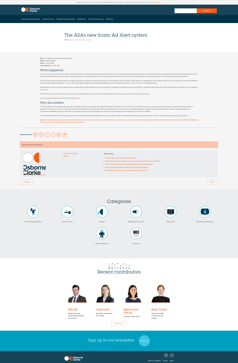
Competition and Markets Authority (104, 120)
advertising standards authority (72, 120)
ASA (84, 120)
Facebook (164, 120)
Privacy (165, 361)
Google (174, 120)
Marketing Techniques (66, 19)
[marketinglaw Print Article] (64, 134)
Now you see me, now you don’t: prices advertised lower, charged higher (129, 164)
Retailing (109, 19)
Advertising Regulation (30, 19)
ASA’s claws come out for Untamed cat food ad (121, 158)
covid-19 (128, 120)
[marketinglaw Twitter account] (35, 134)
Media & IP (81, 19)
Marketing (186, 120)
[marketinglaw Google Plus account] (47, 134)
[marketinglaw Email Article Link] (58, 134)
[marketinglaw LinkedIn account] (41, 134)
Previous (26, 182)
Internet (180, 120)
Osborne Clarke (75, 40)
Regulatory (64, 122)
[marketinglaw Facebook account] (53, 134)
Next (213, 182)
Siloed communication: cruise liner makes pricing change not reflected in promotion (133, 161)
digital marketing (154, 120)
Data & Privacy (48, 19)
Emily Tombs (159, 310)
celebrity (89, 120)
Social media (77, 122)
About (172, 361)
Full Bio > (66, 156)
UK (83, 122)
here (78, 98)
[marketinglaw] (30, 9)
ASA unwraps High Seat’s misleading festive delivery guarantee (127, 167)
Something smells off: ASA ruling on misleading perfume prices (126, 170)
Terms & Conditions (154, 361)
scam (70, 122)
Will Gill (73, 310)
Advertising (58, 120)
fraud (169, 120)
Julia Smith (102, 310)
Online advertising (54, 122)
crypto (134, 120)
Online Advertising (95, 19)
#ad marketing (48, 120)
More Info (158, 2)
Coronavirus (120, 120)
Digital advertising (142, 120)
